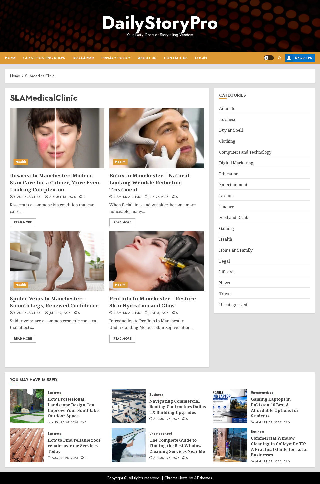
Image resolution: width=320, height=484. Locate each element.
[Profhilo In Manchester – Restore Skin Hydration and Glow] (157, 262)
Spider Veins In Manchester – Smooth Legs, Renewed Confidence (54, 302)
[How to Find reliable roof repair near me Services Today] (27, 445)
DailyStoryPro (160, 23)
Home (10, 58)
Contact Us (176, 58)
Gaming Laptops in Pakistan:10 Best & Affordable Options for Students (275, 407)
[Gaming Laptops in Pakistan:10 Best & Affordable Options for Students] (230, 407)
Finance (226, 206)
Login (201, 58)
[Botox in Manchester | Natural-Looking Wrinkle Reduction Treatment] (157, 138)
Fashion (226, 195)
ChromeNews (176, 478)
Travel (225, 293)
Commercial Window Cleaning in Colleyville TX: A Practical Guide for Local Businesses (279, 447)
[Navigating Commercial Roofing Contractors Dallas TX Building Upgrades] (129, 407)
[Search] (279, 58)
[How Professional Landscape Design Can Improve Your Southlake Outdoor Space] (27, 407)
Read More (23, 222)
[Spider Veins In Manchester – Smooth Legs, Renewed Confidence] (57, 262)
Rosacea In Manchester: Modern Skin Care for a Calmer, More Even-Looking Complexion (55, 182)
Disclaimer (83, 58)
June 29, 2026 (60, 313)
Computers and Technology (245, 152)
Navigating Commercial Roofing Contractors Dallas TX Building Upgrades (178, 406)
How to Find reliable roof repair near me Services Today (74, 446)
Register (303, 58)
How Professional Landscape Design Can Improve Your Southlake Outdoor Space (73, 407)
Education (228, 174)
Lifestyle (227, 272)
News (224, 283)
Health (21, 162)
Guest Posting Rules (44, 58)
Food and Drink (233, 217)
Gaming (226, 228)
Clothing (227, 141)
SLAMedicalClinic (28, 197)
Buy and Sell (231, 130)
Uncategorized (233, 305)
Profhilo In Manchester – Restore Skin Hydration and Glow (153, 302)
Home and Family (236, 250)
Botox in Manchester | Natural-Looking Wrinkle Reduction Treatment (150, 182)
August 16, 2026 (63, 197)
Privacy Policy (116, 58)
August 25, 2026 (65, 423)
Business (227, 119)
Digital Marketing (236, 163)
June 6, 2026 (159, 313)
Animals (227, 108)
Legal (224, 261)
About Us (147, 58)
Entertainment (233, 185)
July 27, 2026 (159, 197)
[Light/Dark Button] (269, 58)
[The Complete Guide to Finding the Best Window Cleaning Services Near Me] (129, 445)
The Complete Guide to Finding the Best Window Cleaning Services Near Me (177, 446)
